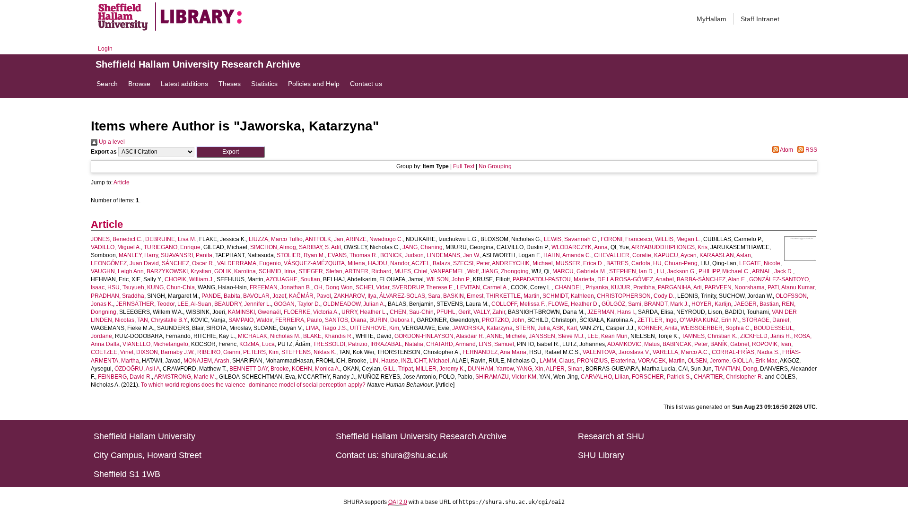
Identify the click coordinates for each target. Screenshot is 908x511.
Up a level (111, 142)
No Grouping (495, 166)
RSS (810, 150)
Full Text (463, 166)
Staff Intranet (760, 19)
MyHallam (711, 19)
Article (122, 182)
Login (105, 48)
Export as (104, 151)
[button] (230, 152)
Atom (786, 150)
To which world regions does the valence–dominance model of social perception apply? (253, 384)
